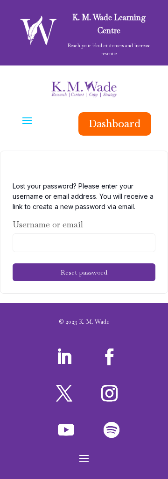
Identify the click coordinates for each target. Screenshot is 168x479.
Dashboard (115, 124)
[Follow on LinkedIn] (64, 357)
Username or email (48, 224)
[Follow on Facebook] (109, 357)
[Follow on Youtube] (65, 430)
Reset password (84, 272)
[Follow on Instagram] (109, 393)
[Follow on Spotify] (111, 430)
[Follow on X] (64, 393)
